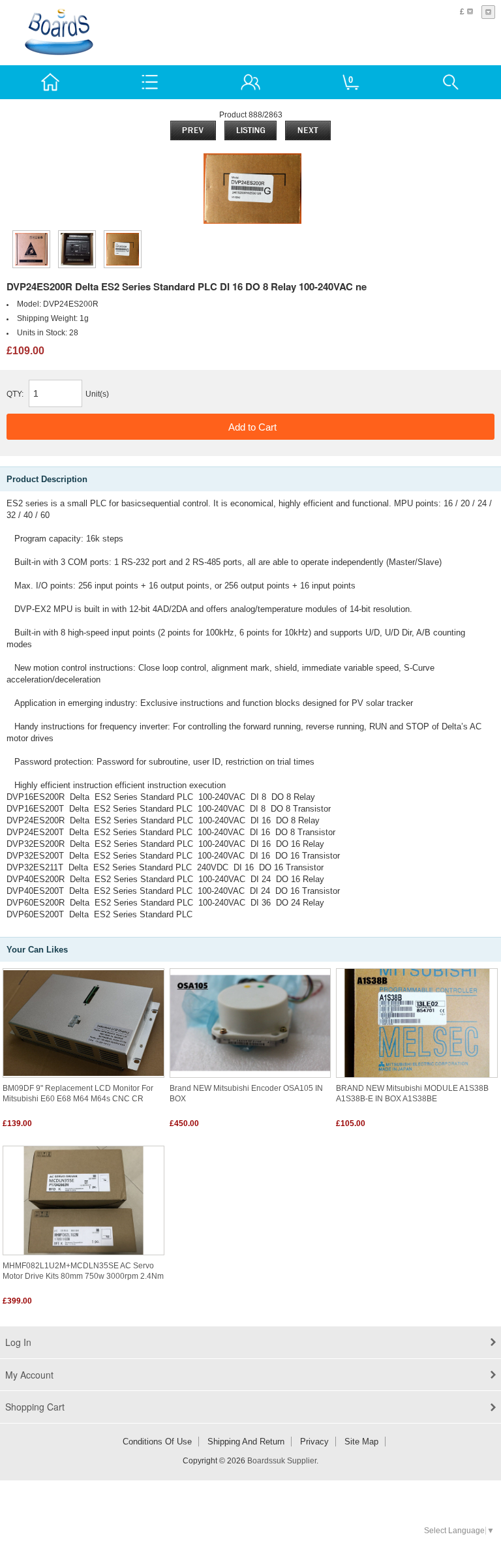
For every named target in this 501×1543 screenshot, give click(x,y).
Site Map (361, 1441)
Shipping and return (245, 1441)
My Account (29, 1374)
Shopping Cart (35, 1406)
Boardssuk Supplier (281, 1460)
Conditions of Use (157, 1441)
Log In (18, 1342)
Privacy (314, 1441)
